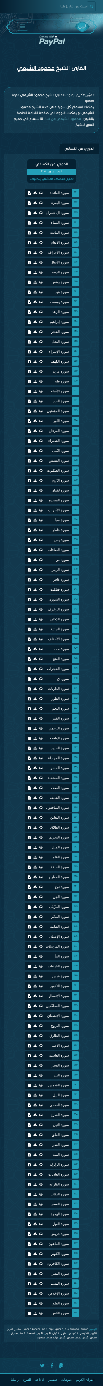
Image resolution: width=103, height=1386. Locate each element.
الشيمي (73, 1333)
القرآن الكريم (85, 1380)
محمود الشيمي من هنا (62, 119)
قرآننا (55, 1337)
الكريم (40, 1333)
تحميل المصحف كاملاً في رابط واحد (52, 179)
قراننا (49, 1337)
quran (84, 1329)
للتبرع (27, 1380)
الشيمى (84, 1333)
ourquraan (72, 1329)
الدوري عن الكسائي (79, 148)
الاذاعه (39, 1380)
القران (63, 1333)
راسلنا (15, 1380)
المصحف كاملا (27, 1333)
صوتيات (66, 1380)
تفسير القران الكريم (70, 1337)
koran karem (32, 1329)
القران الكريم (52, 1333)
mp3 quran (56, 1329)
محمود (41, 1337)
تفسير (52, 1380)
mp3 (44, 1329)
